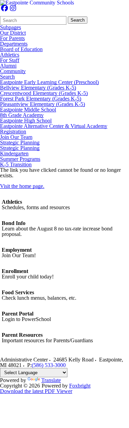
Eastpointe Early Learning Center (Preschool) (49, 82)
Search (78, 20)
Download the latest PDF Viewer (36, 391)
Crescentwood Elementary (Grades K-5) (44, 93)
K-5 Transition (16, 164)
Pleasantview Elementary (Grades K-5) (42, 104)
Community (13, 71)
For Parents (12, 38)
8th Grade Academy (22, 115)
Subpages (10, 27)
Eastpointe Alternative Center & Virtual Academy (53, 126)
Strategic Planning (20, 142)
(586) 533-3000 (49, 365)
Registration (13, 131)
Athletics (9, 55)
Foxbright (79, 386)
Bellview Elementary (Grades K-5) (38, 88)
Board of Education (21, 49)
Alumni (8, 66)
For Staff (9, 60)
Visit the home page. (22, 186)
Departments (14, 44)
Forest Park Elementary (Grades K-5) (40, 99)
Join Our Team (16, 137)
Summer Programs (20, 159)
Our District (13, 33)
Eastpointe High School (26, 120)
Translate (51, 380)
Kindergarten (14, 153)
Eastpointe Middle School (28, 109)
